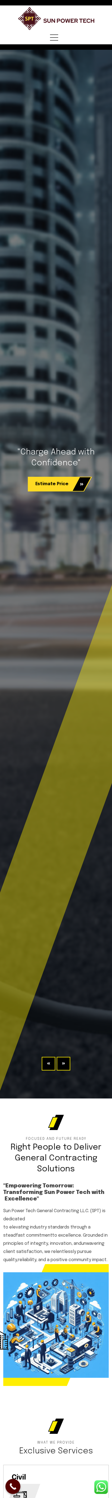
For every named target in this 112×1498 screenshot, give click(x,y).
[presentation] (48, 1063)
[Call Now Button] (12, 1486)
